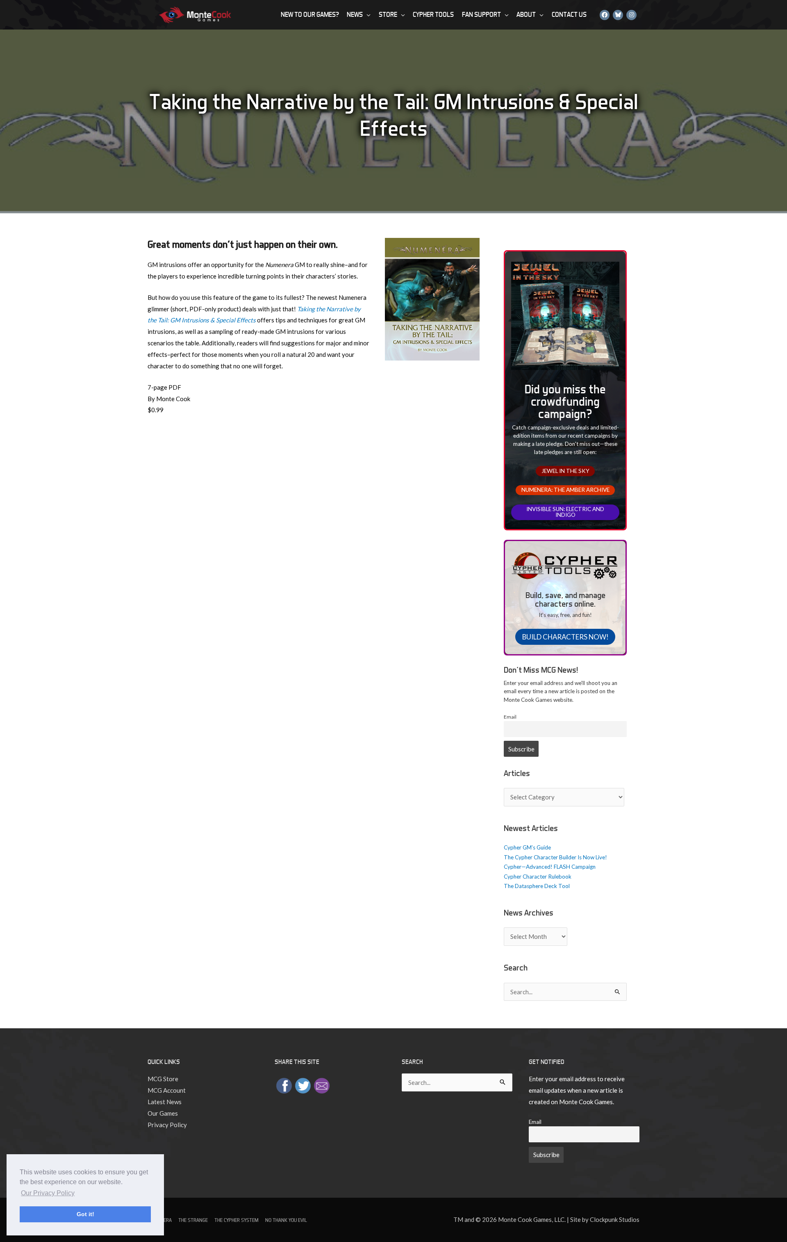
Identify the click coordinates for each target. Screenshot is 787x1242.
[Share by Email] (322, 1085)
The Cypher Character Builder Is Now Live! (555, 857)
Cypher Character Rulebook (537, 876)
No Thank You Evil (286, 1220)
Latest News (165, 1101)
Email (510, 717)
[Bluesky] (618, 15)
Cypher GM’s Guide (527, 847)
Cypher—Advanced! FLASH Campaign (550, 866)
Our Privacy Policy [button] (48, 1192)
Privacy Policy (167, 1124)
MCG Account (167, 1090)
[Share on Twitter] (303, 1085)
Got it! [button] (85, 1214)
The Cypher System (236, 1220)
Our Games (163, 1113)
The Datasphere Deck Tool (537, 886)
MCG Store (163, 1078)
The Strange (193, 1220)
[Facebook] (605, 15)
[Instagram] (631, 15)
